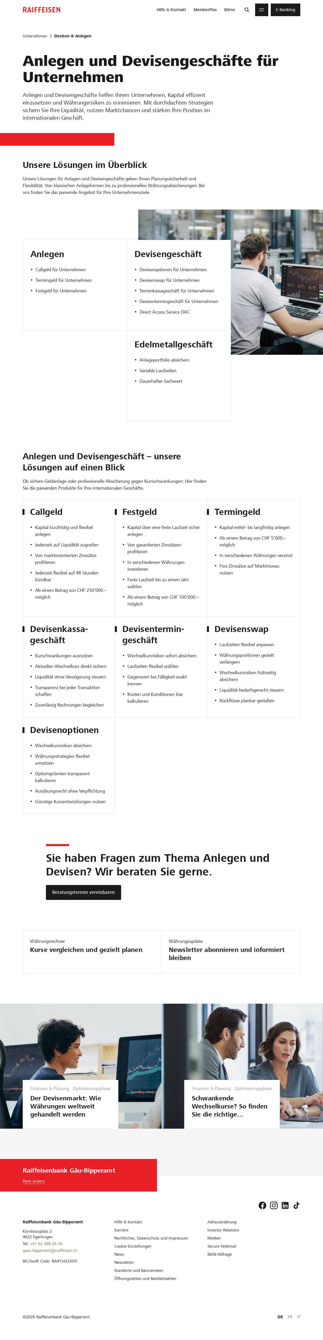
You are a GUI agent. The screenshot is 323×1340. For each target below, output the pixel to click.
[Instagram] (274, 1205)
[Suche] (246, 10)
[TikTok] (296, 1205)
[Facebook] (262, 1205)
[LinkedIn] (285, 1205)
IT (298, 1316)
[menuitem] (171, 10)
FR (290, 1316)
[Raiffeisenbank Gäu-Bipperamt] (42, 10)
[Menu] (261, 10)
